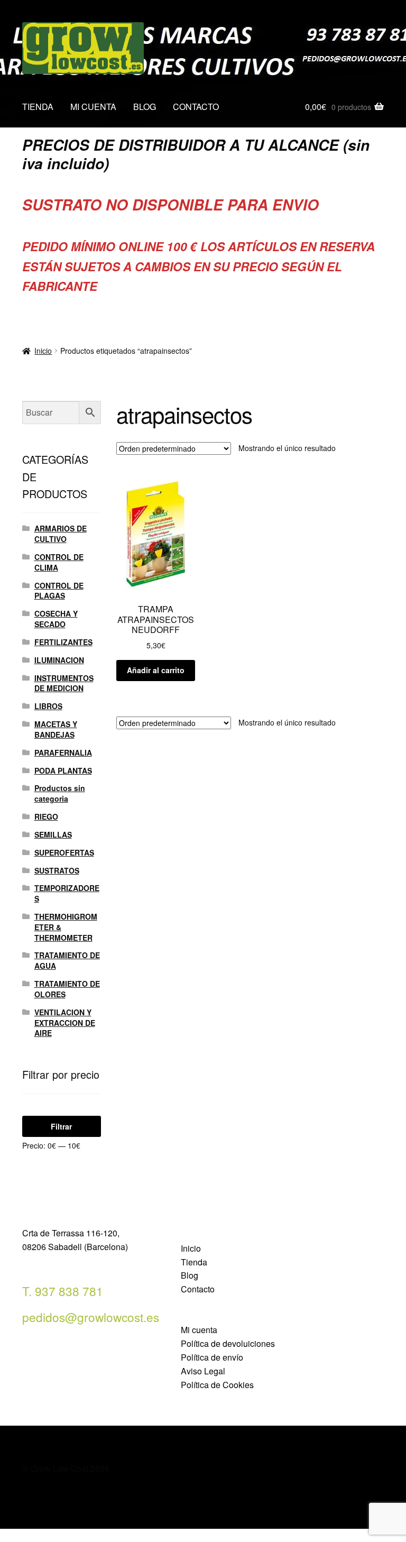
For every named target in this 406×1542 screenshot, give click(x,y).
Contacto (198, 1289)
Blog (189, 1275)
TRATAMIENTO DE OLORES (67, 988)
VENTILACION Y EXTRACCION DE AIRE (64, 1023)
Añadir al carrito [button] (155, 670)
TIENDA (37, 106)
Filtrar (61, 1126)
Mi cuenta (199, 1330)
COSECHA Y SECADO (56, 618)
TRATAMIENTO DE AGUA (67, 960)
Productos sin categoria (59, 793)
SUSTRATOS (56, 870)
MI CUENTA (93, 106)
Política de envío (212, 1357)
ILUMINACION (59, 660)
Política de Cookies (217, 1385)
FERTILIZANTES (63, 642)
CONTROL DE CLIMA (59, 562)
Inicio (43, 350)
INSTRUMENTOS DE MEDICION (64, 683)
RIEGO (46, 816)
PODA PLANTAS (63, 770)
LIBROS (48, 706)
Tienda (194, 1262)
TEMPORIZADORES (66, 893)
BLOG (144, 106)
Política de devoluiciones (228, 1343)
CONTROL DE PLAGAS (59, 590)
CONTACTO (196, 106)
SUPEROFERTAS (64, 852)
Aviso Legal (203, 1371)
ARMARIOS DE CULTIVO (60, 533)
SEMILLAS (53, 834)
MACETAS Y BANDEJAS (55, 729)
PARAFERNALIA (63, 752)
